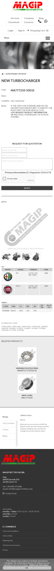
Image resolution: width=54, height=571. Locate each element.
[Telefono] (40, 22)
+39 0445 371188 (10, 493)
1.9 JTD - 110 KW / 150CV (33, 274)
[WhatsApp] (46, 22)
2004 (46, 273)
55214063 (12, 328)
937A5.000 (5, 330)
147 (17, 273)
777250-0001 (35, 326)
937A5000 (20, 330)
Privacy (5, 550)
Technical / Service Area (11, 545)
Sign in (21, 30)
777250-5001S (6, 326)
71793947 (34, 328)
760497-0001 (16, 326)
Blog (41, 18)
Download (14, 22)
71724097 (27, 328)
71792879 (19, 328)
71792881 (42, 328)
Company (29, 18)
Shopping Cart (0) (39, 30)
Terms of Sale (7, 536)
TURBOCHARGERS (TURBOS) (16, 74)
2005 (46, 286)
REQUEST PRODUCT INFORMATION (31, 112)
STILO (18, 286)
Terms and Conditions (11, 531)
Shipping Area (8, 540)
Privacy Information (15, 172)
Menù (6, 38)
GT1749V (12, 330)
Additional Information (39, 565)
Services (15, 18)
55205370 (4, 328)
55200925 (44, 326)
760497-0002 (26, 326)
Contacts (29, 22)
